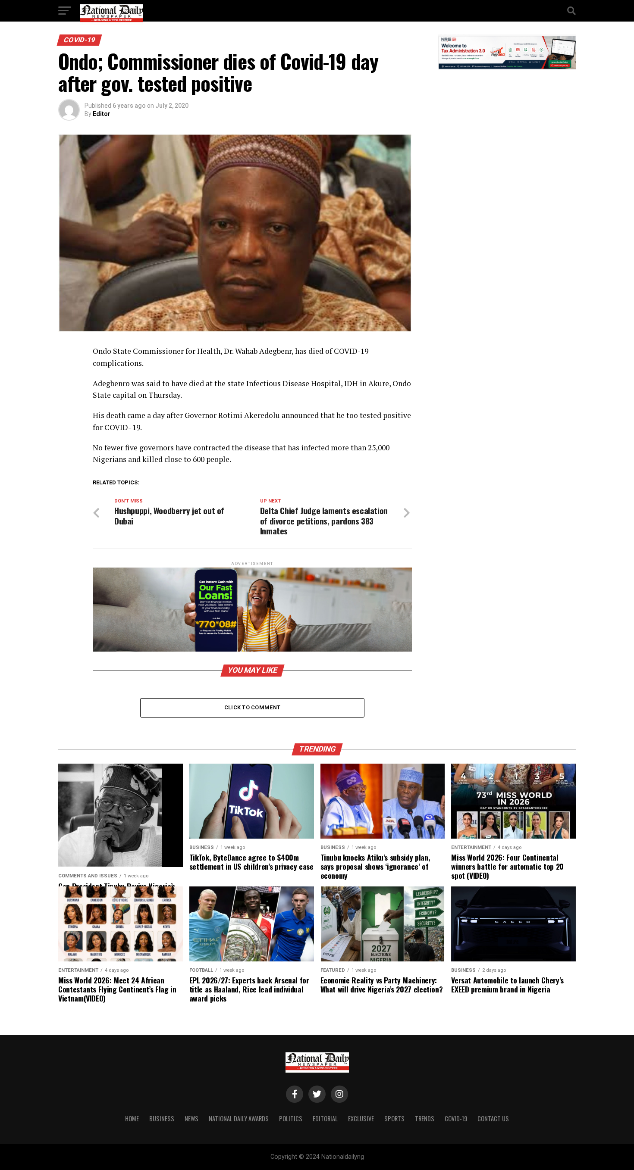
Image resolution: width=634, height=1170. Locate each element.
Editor (101, 113)
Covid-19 (456, 1118)
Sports (394, 1118)
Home (132, 1118)
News (191, 1118)
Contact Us (493, 1118)
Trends (424, 1118)
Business (161, 1118)
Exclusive (361, 1118)
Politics (290, 1118)
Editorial (325, 1118)
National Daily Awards (239, 1118)
